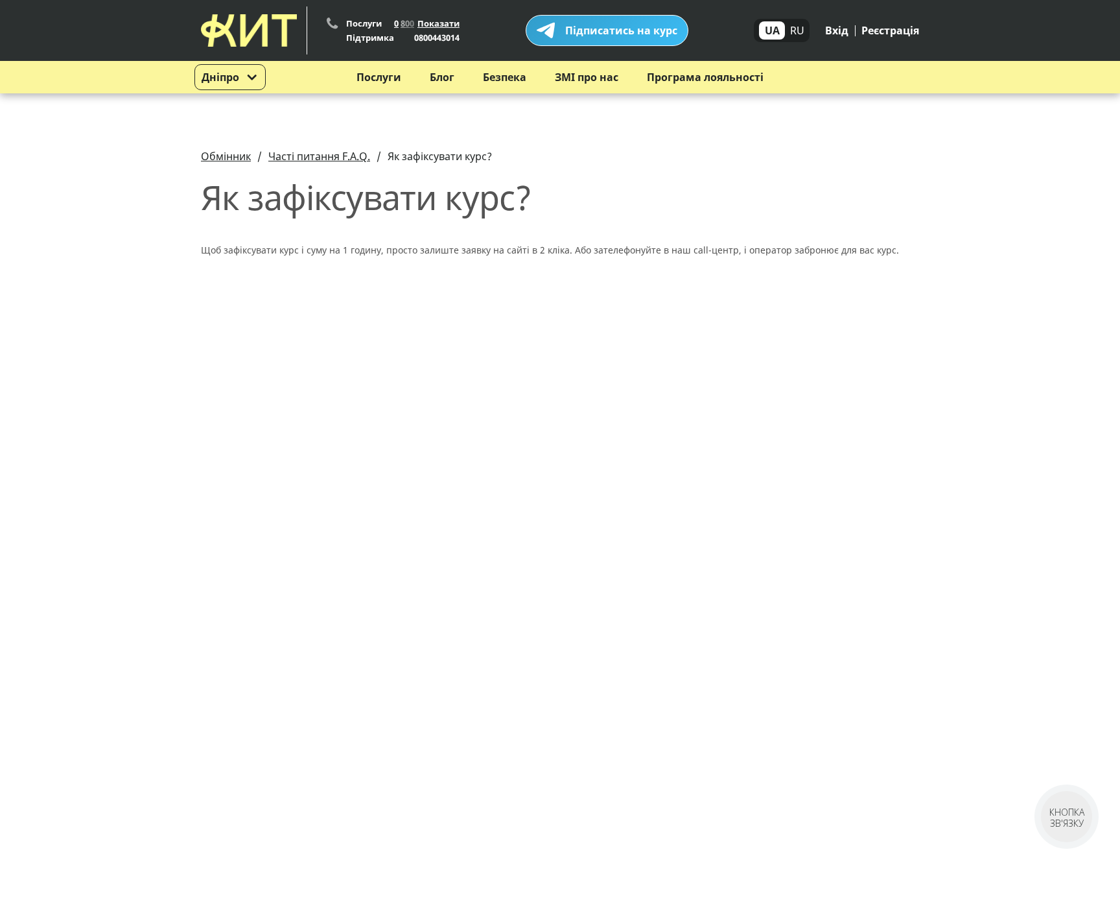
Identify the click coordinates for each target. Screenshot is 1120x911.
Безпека (504, 77)
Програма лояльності (705, 77)
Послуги (378, 77)
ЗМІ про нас (586, 77)
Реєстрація (890, 30)
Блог (442, 77)
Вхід (836, 30)
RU (797, 30)
